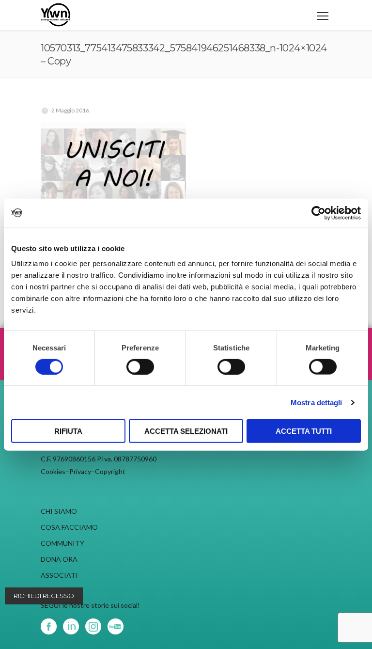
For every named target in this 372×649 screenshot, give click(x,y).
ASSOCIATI (59, 575)
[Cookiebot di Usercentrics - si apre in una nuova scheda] (318, 213)
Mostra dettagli (316, 402)
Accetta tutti (304, 431)
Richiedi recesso (44, 596)
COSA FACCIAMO (69, 527)
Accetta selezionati (186, 431)
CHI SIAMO (59, 511)
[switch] (140, 366)
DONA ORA (59, 559)
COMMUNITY (62, 543)
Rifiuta (68, 431)
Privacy (80, 471)
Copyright (110, 471)
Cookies (53, 471)
